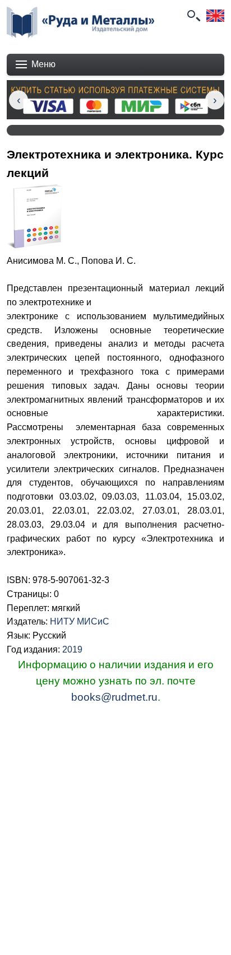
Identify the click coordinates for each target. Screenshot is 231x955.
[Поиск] (193, 16)
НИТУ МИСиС (79, 621)
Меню (43, 64)
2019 (72, 649)
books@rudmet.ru (114, 697)
